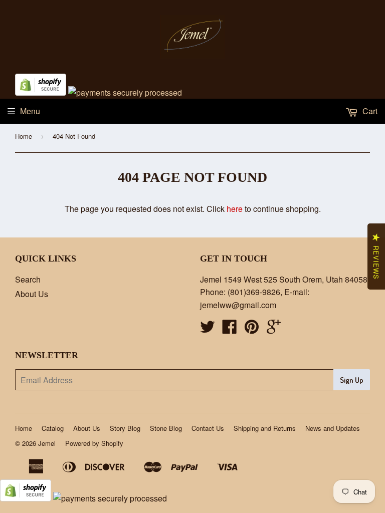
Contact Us (207, 428)
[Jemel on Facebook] (229, 329)
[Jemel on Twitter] (207, 329)
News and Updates (332, 428)
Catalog (53, 428)
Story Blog (125, 428)
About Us (31, 294)
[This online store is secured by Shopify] (40, 92)
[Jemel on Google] (273, 329)
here (235, 208)
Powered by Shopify (94, 443)
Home (23, 136)
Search (28, 279)
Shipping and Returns (265, 428)
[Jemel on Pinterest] (251, 329)
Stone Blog (166, 428)
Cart (368, 111)
